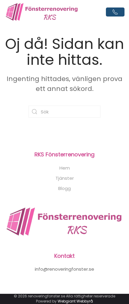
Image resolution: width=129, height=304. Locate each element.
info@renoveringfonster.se (64, 269)
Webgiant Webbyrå (75, 301)
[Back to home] (42, 12)
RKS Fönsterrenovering (64, 154)
